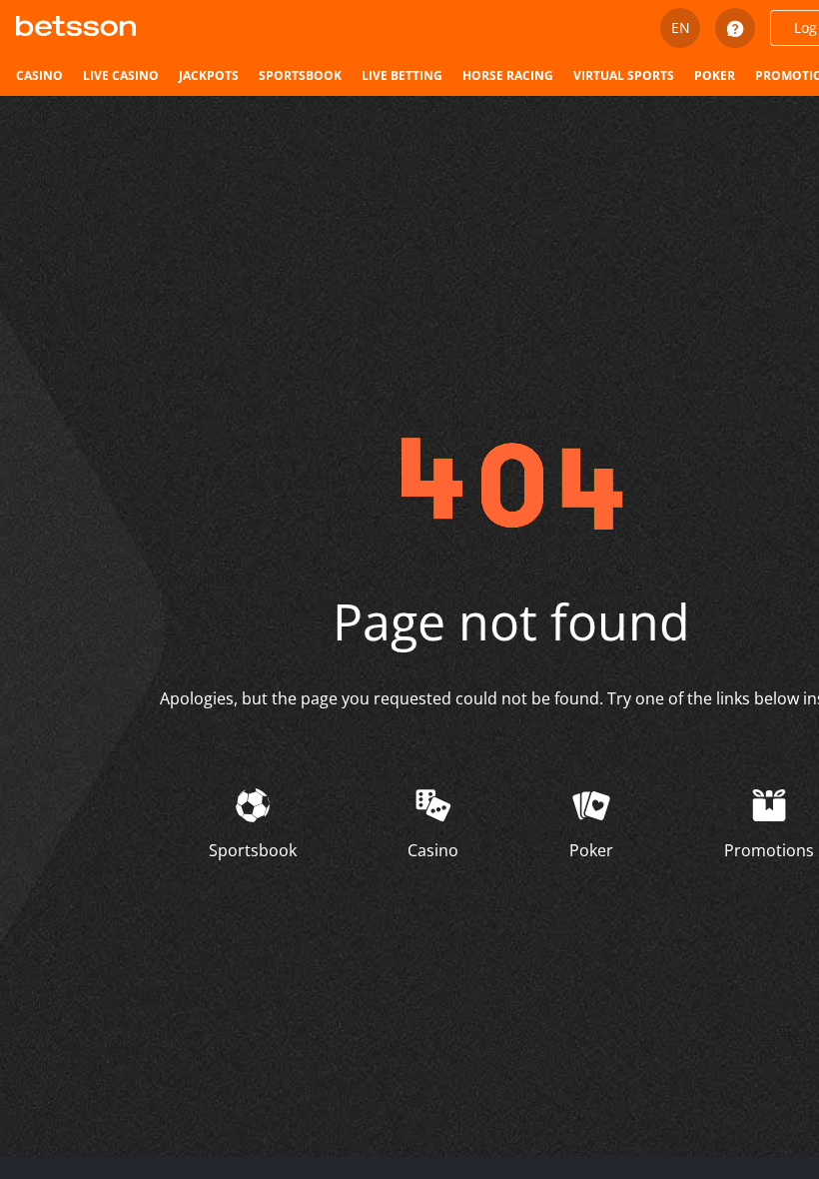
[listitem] (39, 76)
